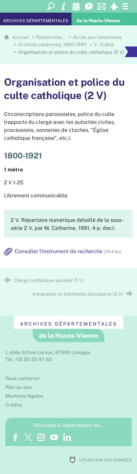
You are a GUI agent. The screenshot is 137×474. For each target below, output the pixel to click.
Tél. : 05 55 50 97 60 (28, 359)
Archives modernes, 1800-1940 (52, 44)
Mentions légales (24, 396)
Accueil (21, 37)
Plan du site (18, 387)
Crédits (13, 405)
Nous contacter (22, 378)
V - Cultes (104, 44)
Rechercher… (51, 37)
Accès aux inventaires (97, 37)
